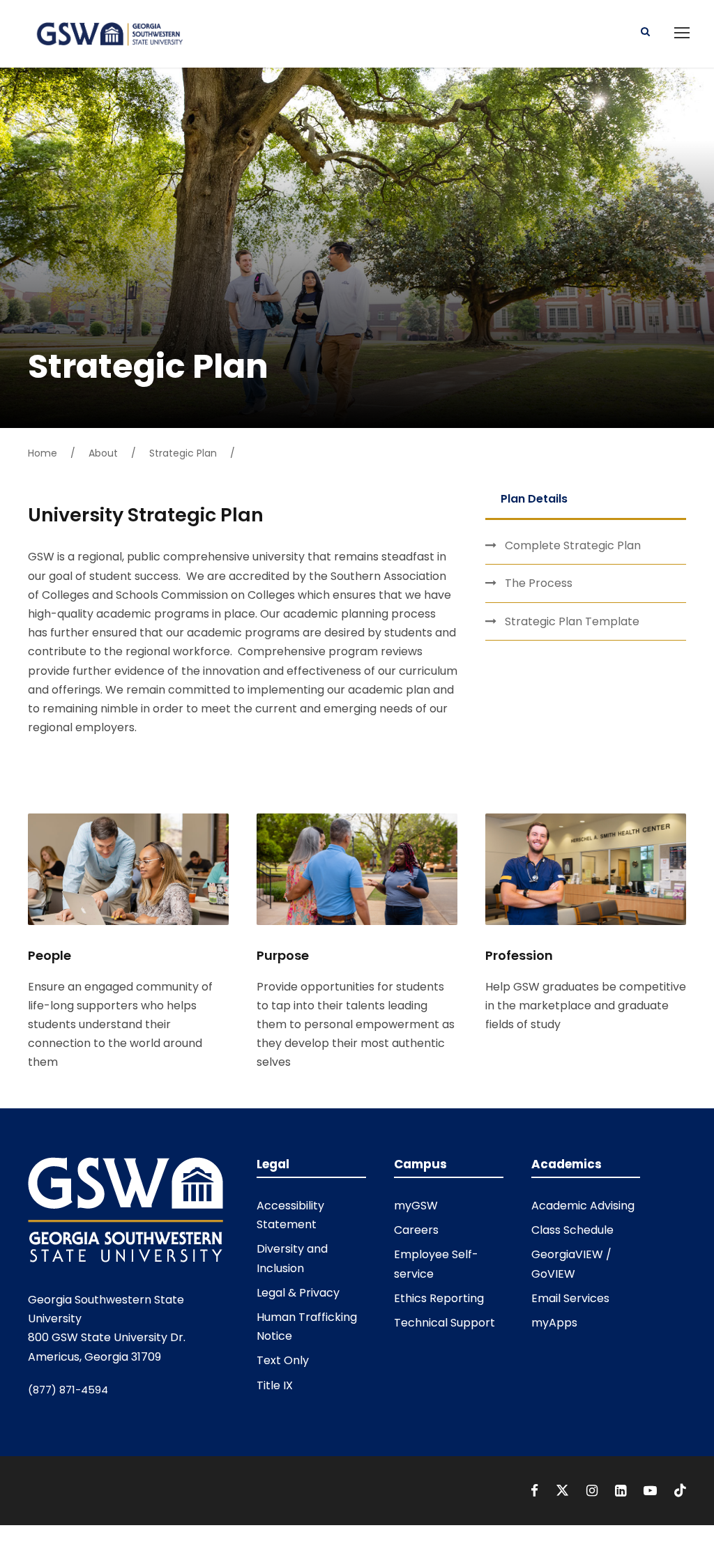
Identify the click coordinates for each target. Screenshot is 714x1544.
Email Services (570, 1298)
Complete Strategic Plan (573, 545)
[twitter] (564, 1490)
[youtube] (652, 1490)
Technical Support (444, 1323)
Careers (416, 1230)
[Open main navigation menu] (682, 33)
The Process (538, 583)
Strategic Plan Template (572, 621)
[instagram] (593, 1490)
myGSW (416, 1206)
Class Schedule (572, 1230)
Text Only (283, 1360)
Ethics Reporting (439, 1298)
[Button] (645, 31)
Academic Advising (583, 1206)
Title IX (275, 1385)
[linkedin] (622, 1490)
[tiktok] (680, 1490)
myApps (554, 1323)
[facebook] (536, 1490)
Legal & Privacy (298, 1293)
